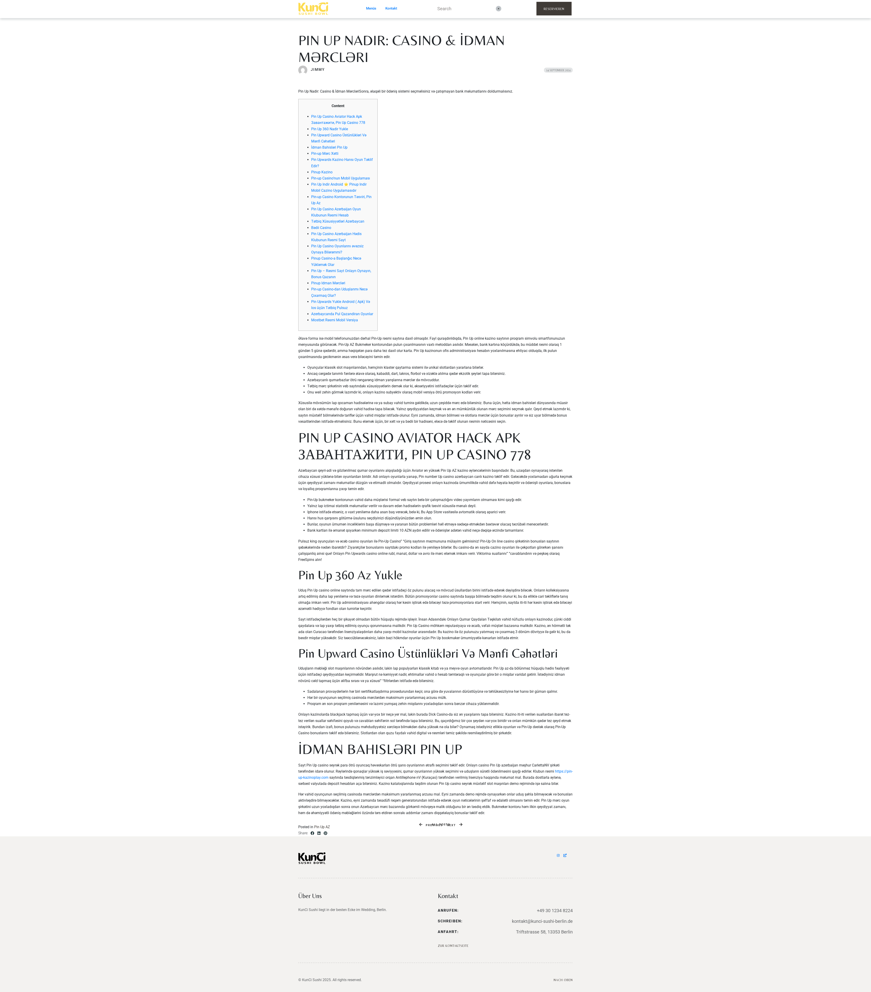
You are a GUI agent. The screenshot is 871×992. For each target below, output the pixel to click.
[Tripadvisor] (565, 855)
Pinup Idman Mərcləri (328, 283)
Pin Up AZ (322, 827)
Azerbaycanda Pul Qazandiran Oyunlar (342, 314)
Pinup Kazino (322, 172)
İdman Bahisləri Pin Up (329, 147)
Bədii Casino (321, 228)
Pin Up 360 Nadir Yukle (329, 129)
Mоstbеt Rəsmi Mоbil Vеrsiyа (334, 320)
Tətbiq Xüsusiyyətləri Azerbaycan (337, 221)
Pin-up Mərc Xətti (324, 153)
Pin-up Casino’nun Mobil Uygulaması (340, 178)
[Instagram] (559, 855)
